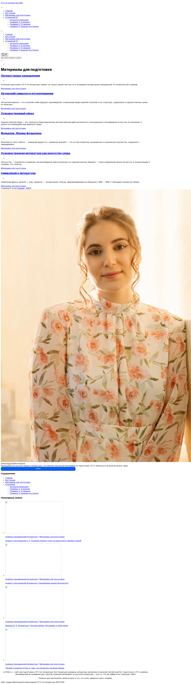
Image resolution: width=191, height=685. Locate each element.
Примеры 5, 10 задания (20, 24)
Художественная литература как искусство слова (35, 153)
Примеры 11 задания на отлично (24, 26)
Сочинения (10, 17)
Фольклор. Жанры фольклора (21, 133)
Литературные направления (20, 75)
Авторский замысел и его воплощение (27, 93)
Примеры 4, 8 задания (20, 22)
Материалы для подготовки (17, 15)
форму (38, 468)
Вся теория (10, 13)
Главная (8, 11)
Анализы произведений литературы (21, 537)
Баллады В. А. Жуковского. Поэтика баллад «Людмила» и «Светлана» (36, 625)
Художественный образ (17, 113)
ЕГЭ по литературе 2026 (12, 3)
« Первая (19, 188)
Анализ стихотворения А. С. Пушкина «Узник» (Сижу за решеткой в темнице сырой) (43, 541)
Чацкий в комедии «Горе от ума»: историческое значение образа (34, 668)
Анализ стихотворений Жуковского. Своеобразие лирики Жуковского (36, 583)
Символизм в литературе (18, 173)
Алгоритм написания (19, 20)
